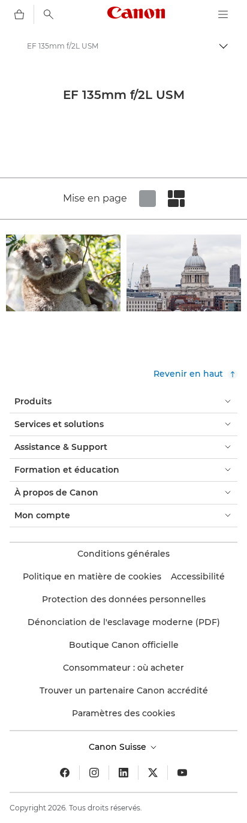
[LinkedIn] (123, 772)
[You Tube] (182, 772)
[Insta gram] (94, 772)
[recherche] (48, 14)
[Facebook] (65, 772)
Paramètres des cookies (123, 713)
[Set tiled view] (147, 198)
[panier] (19, 14)
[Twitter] (153, 772)
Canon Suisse (119, 746)
